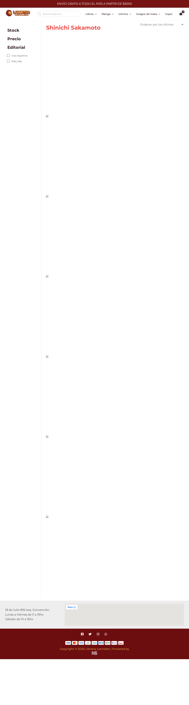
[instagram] (98, 634)
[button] (95, 14)
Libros (90, 13)
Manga (106, 13)
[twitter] (91, 634)
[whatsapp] (106, 634)
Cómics (123, 13)
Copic (169, 13)
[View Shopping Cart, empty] (181, 14)
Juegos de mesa (146, 13)
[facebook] (83, 634)
